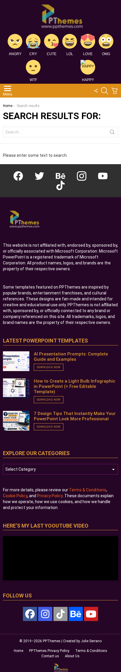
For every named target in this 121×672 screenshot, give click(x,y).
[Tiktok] (60, 614)
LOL (69, 54)
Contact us (50, 656)
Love (88, 54)
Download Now (48, 367)
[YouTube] (91, 614)
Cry (33, 54)
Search (112, 133)
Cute (51, 54)
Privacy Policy (50, 495)
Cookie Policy (15, 495)
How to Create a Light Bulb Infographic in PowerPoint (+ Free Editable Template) (74, 386)
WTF (33, 80)
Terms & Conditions (87, 489)
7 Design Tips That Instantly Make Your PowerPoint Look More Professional (75, 416)
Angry (15, 54)
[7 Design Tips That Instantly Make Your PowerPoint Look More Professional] (16, 421)
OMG (106, 54)
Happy (88, 80)
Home (18, 651)
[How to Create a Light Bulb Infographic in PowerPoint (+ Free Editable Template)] (16, 388)
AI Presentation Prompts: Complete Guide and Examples (71, 356)
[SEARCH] (104, 91)
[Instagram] (45, 614)
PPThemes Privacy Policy (49, 651)
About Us (72, 656)
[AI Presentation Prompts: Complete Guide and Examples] (16, 361)
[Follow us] (95, 90)
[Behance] (76, 614)
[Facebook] (30, 614)
